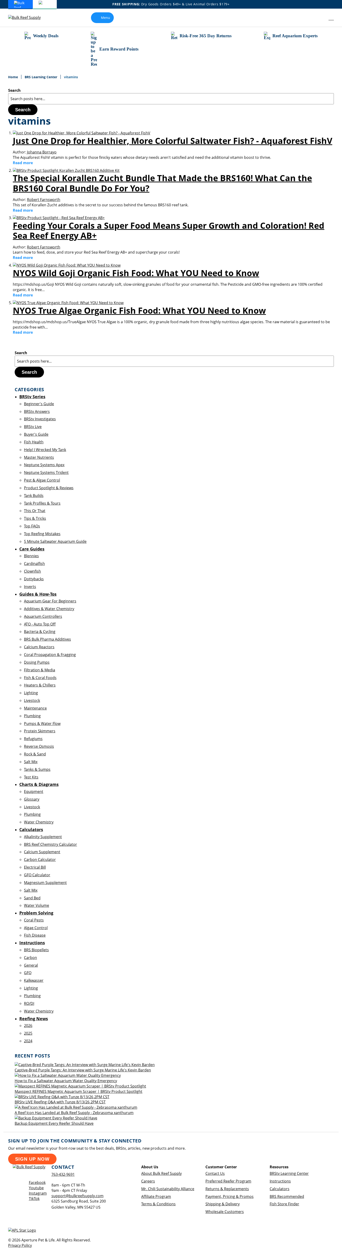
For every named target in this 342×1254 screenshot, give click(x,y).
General (31, 965)
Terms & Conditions (158, 1203)
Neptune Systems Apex (44, 464)
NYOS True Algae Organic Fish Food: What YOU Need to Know (139, 310)
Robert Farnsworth (43, 199)
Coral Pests (34, 920)
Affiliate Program (156, 1196)
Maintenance (35, 708)
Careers (148, 1181)
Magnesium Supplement (45, 882)
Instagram (38, 1193)
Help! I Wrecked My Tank (45, 449)
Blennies (31, 555)
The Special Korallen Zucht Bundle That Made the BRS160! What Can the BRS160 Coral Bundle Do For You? (162, 183)
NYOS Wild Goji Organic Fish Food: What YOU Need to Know (136, 273)
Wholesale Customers (224, 1211)
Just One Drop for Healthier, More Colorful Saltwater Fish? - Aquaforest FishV (172, 140)
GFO (27, 972)
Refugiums (33, 738)
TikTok (34, 1198)
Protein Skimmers (39, 731)
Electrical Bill (35, 867)
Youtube (36, 1187)
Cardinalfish (34, 563)
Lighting (31, 692)
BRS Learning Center (41, 77)
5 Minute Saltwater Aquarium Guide (55, 541)
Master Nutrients (39, 457)
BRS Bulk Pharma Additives (47, 639)
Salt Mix (30, 761)
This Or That (34, 510)
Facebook (37, 1182)
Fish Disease (35, 935)
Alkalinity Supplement (43, 836)
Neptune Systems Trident (46, 472)
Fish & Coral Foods (40, 677)
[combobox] (171, 98)
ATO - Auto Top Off (40, 624)
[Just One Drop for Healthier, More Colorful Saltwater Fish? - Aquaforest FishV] (81, 133)
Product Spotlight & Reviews (49, 487)
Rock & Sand (35, 754)
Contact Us (215, 1173)
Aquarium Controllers (43, 616)
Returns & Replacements (227, 1188)
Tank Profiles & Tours (42, 503)
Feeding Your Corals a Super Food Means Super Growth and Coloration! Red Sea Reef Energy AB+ (168, 230)
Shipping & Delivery (222, 1203)
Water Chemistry (39, 822)
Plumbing (32, 715)
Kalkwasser (34, 980)
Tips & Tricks (35, 518)
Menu (105, 17)
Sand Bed (32, 898)
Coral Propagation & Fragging (50, 654)
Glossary (31, 799)
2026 (28, 1025)
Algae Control (36, 927)
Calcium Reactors (39, 646)
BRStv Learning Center (289, 1173)
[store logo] (28, 17)
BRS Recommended (287, 1196)
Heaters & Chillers (40, 685)
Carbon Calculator (40, 859)
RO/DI (29, 1003)
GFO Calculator (37, 874)
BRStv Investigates (40, 418)
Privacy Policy (20, 1245)
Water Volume (36, 905)
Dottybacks (34, 578)
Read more (23, 162)
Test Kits (31, 777)
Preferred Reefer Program (228, 1181)
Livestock (32, 700)
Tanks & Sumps (37, 769)
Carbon (30, 957)
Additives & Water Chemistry (49, 608)
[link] (320, 17)
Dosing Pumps (37, 662)
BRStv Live (33, 426)
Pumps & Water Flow (42, 723)
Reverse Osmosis (39, 746)
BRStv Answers (37, 411)
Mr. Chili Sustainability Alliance (167, 1188)
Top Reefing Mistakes (42, 533)
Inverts (30, 586)
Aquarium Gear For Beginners (50, 601)
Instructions (280, 1181)
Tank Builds (34, 495)
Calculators (279, 1188)
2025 (28, 1033)
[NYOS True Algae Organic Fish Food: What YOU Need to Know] (68, 302)
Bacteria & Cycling (39, 631)
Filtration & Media (39, 670)
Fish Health (34, 442)
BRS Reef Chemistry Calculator (50, 844)
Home (13, 77)
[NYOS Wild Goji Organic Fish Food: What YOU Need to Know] (67, 265)
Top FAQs (32, 526)
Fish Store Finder (284, 1203)
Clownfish (32, 571)
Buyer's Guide (36, 434)
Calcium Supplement (42, 851)
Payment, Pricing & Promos (229, 1196)
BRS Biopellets (36, 949)
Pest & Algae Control (42, 480)
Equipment (33, 791)
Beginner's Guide (39, 403)
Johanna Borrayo (42, 152)
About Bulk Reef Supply (161, 1173)
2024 (28, 1040)
